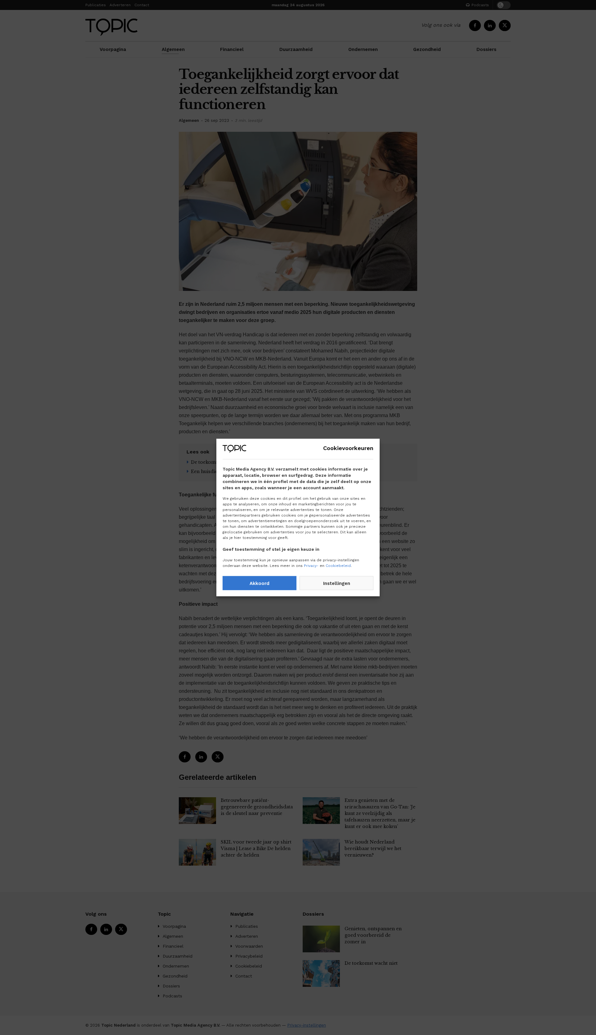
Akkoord (259, 583)
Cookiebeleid (338, 566)
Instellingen (336, 583)
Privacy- (311, 566)
